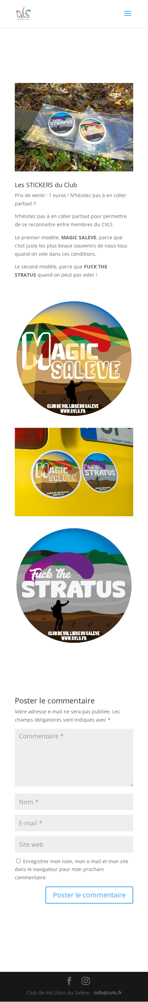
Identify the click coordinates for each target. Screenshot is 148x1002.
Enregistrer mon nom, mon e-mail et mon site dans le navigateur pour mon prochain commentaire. (71, 869)
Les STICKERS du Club (46, 185)
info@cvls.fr (108, 992)
